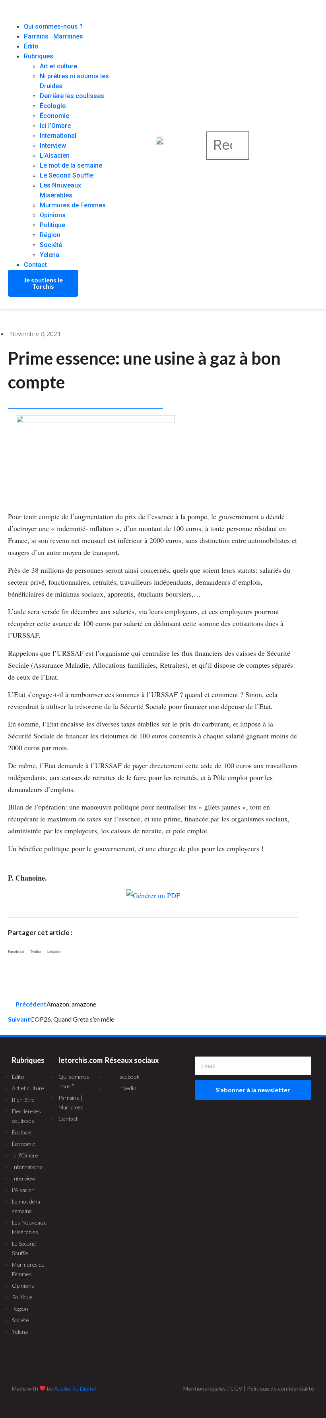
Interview (53, 145)
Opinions (53, 215)
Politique (52, 225)
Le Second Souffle (66, 175)
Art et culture (58, 66)
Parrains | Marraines (53, 36)
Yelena (49, 255)
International (58, 135)
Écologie (53, 106)
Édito (31, 46)
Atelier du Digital (75, 1388)
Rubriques (38, 56)
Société (51, 245)
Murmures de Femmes (73, 205)
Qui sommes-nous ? (53, 26)
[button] (60, 16)
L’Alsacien (55, 155)
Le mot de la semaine (71, 165)
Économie (54, 116)
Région (50, 235)
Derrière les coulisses (72, 96)
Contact (35, 265)
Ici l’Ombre (55, 125)
